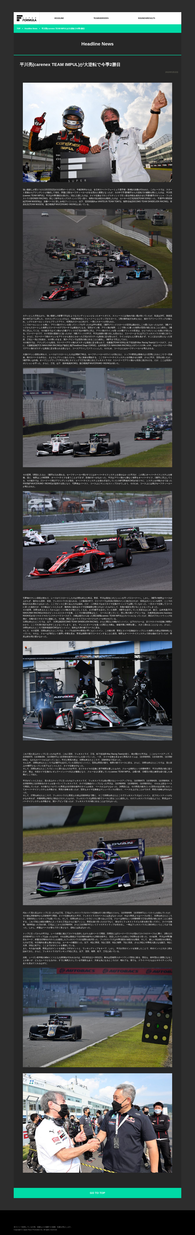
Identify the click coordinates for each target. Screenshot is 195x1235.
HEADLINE (59, 18)
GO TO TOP (97, 1192)
